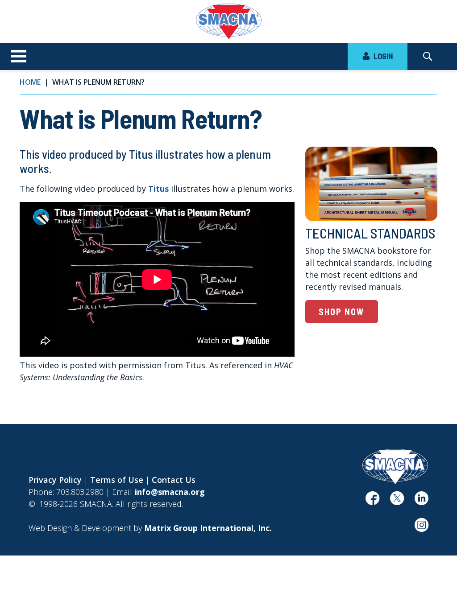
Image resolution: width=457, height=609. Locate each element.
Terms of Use (116, 479)
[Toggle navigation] (19, 57)
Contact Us (173, 479)
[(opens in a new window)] (372, 501)
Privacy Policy (55, 479)
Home (30, 82)
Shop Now (342, 311)
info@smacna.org (170, 491)
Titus (158, 188)
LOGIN (382, 56)
